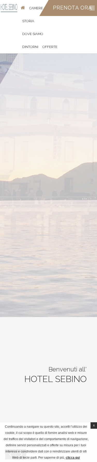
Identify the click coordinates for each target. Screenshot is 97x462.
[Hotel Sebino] (9, 7)
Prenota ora (72, 8)
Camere (36, 8)
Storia (28, 21)
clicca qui (73, 457)
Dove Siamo (32, 34)
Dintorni (30, 47)
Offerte (49, 47)
